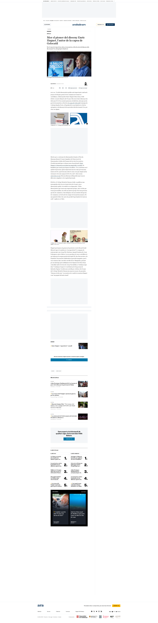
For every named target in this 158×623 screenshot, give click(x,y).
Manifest (39, 611)
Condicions (55, 617)
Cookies (59, 617)
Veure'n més (83, 491)
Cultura (52, 381)
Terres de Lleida (83, 20)
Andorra (61, 20)
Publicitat (58, 611)
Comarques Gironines (67, 20)
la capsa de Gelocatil (74, 103)
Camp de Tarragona (75, 20)
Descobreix (55, 491)
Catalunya (48, 20)
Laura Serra (53, 83)
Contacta (68, 611)
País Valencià (56, 20)
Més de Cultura (55, 377)
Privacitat (46, 617)
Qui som (48, 611)
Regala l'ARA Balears (80, 611)
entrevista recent (56, 176)
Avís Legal (50, 617)
